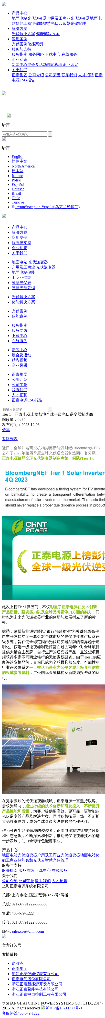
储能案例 (35, 44)
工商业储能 (33, 23)
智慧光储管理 (74, 23)
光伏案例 (19, 44)
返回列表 (10, 439)
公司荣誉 (53, 75)
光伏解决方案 (23, 34)
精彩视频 (55, 65)
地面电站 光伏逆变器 (30, 262)
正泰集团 (19, 75)
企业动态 (19, 59)
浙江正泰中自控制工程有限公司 (39, 994)
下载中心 (53, 54)
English (17, 157)
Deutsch (18, 189)
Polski (16, 180)
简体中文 (19, 161)
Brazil (16, 193)
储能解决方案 (48, 34)
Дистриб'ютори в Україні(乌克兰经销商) (46, 207)
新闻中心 (19, 65)
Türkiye (18, 202)
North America (23, 166)
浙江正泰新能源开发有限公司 (37, 984)
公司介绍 (36, 75)
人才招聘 (86, 75)
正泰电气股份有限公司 (31, 979)
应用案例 (19, 39)
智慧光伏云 (53, 23)
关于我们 (19, 70)
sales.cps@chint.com (28, 931)
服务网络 (36, 54)
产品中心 (19, 13)
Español (18, 184)
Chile (16, 198)
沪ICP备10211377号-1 (63, 1008)
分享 (6, 430)
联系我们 (69, 75)
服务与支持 (21, 49)
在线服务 (69, 54)
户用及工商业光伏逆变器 (68, 18)
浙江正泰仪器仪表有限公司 (35, 974)
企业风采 (70, 65)
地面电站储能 (23, 272)
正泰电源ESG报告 (27, 400)
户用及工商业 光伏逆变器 (34, 267)
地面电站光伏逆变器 (29, 18)
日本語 (17, 171)
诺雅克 (17, 963)
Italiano (17, 176)
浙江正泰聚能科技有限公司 (35, 989)
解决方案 (19, 28)
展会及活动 (37, 65)
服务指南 (19, 54)
